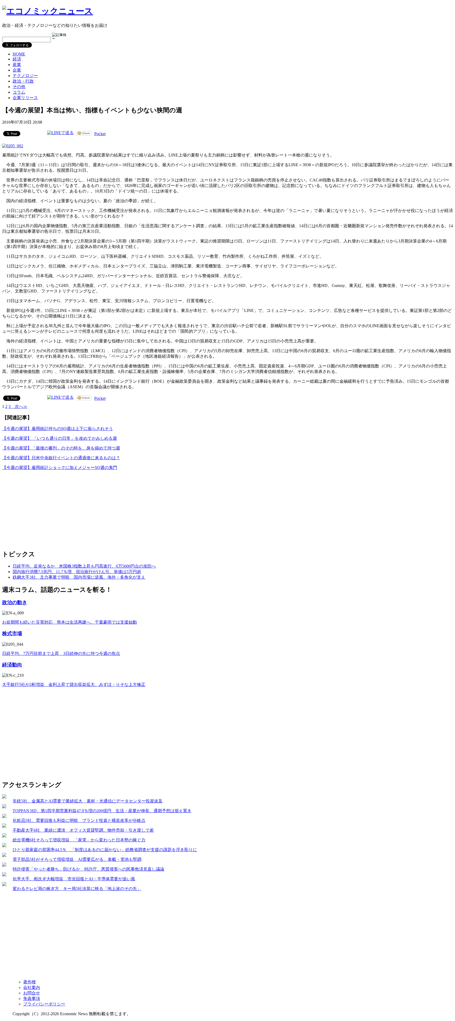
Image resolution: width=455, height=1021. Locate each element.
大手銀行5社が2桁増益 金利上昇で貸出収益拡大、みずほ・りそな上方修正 (73, 684)
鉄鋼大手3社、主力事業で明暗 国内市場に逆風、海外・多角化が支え (79, 577)
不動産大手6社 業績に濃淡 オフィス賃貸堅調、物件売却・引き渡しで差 (83, 830)
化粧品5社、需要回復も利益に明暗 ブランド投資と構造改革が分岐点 (79, 820)
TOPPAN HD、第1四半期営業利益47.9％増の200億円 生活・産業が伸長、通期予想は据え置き (102, 810)
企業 (17, 70)
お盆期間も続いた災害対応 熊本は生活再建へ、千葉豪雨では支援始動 (69, 622)
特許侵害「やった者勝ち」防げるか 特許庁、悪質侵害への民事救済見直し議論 (88, 869)
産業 (17, 64)
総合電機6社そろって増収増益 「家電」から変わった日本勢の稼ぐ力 (79, 840)
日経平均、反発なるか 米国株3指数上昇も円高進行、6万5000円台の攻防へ (84, 566)
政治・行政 (23, 81)
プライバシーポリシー (44, 1004)
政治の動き (14, 602)
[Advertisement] (41, 507)
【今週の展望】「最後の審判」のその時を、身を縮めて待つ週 (61, 448)
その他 (19, 86)
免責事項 (31, 998)
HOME (19, 54)
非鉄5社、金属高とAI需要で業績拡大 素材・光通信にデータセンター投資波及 (87, 801)
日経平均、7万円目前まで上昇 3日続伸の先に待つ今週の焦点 (61, 653)
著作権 (29, 982)
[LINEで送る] (60, 133)
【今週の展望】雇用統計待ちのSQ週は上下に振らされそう (57, 428)
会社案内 (31, 987)
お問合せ (31, 993)
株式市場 (12, 633)
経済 (17, 59)
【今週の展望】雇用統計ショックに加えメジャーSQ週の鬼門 (59, 467)
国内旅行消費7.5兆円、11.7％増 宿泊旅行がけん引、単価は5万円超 (77, 571)
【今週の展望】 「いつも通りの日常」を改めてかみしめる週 (59, 438)
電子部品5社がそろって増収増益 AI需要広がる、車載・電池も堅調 (77, 859)
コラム (19, 92)
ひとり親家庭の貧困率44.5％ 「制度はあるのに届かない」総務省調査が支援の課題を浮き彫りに (105, 849)
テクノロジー (25, 75)
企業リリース (25, 97)
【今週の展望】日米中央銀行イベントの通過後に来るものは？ (61, 458)
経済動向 (12, 665)
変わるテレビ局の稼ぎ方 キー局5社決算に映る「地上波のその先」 (77, 888)
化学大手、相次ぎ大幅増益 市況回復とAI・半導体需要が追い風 (74, 879)
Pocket (100, 134)
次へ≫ (19, 406)
